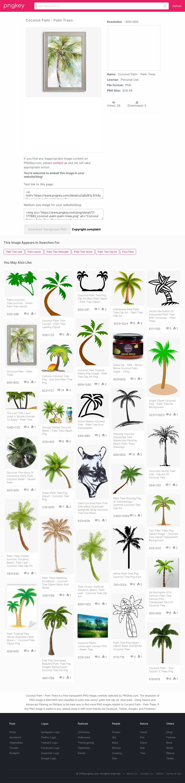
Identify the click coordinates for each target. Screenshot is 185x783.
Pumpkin (14, 753)
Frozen (116, 732)
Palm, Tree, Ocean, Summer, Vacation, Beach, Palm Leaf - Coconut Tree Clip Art (20, 560)
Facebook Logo (50, 747)
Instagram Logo (50, 732)
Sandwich (15, 737)
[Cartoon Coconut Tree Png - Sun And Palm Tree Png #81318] (56, 358)
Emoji (169, 732)
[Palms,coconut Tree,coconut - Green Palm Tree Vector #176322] (21, 283)
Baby (115, 742)
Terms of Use (173, 773)
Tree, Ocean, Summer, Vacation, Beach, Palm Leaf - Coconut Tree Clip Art (92, 591)
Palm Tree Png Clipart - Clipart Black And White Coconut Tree (127, 646)
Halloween (84, 737)
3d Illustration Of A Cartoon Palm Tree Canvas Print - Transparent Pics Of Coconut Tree (161, 599)
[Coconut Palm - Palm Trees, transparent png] (64, 62)
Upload (176, 6)
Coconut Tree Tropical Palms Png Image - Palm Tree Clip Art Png (92, 373)
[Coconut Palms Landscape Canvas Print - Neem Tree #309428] (92, 626)
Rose (169, 742)
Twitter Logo (48, 737)
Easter (81, 753)
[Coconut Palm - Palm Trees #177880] (21, 345)
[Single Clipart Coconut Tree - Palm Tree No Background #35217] (163, 367)
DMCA (159, 773)
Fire (142, 737)
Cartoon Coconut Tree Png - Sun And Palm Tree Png (57, 379)
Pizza (12, 732)
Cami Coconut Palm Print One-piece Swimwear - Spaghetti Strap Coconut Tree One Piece (93, 508)
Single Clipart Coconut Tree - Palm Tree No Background (162, 404)
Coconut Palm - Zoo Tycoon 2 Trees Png (161, 669)
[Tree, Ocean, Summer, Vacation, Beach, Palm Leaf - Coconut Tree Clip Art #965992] (92, 556)
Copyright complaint (86, 229)
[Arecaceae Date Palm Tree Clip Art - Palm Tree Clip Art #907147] (128, 288)
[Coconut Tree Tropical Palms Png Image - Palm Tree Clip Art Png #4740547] (92, 342)
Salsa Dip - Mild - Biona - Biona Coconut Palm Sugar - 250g (128, 368)
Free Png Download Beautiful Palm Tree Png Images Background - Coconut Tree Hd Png (56, 665)
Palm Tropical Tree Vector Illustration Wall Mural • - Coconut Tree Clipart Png (21, 638)
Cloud (143, 732)
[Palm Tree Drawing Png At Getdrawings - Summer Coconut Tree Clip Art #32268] (128, 479)
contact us (60, 163)
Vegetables (16, 742)
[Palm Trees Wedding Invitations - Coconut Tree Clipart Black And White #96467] (56, 545)
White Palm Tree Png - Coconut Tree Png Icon (127, 575)
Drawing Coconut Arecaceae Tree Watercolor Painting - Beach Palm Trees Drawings (126, 440)
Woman (116, 747)
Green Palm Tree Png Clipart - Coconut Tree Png (55, 496)
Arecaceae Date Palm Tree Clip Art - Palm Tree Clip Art (128, 312)
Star (142, 747)
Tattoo (170, 758)
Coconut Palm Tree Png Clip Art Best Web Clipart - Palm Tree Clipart (92, 298)
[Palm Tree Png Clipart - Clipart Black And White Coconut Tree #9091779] (128, 616)
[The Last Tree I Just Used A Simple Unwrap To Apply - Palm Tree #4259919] (21, 400)
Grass (143, 742)
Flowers (171, 737)
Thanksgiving (86, 742)
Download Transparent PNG (47, 229)
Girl (114, 737)
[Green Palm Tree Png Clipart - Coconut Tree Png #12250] (56, 470)
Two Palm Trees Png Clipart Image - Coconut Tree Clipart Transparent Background (163, 535)
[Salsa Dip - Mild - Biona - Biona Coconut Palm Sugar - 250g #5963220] (128, 347)
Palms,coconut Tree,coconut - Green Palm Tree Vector (20, 303)
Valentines (84, 747)
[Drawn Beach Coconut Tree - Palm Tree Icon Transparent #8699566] (92, 405)
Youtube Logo (49, 742)
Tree (142, 753)
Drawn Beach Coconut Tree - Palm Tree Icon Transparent (91, 424)
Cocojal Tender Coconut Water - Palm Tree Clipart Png (57, 430)
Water (169, 747)
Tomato (13, 747)
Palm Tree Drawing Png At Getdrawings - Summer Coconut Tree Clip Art (127, 503)
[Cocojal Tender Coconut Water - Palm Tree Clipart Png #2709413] (56, 411)
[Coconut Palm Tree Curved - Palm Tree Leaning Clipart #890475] (56, 293)
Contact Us (146, 773)
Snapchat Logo (50, 753)
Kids (114, 758)
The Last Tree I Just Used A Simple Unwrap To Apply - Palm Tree (21, 416)
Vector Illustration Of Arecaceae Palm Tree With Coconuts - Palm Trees (162, 316)
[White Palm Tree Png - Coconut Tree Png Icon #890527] (128, 547)
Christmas (84, 732)
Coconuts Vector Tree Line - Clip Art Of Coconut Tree (162, 474)
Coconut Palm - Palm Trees (19, 373)
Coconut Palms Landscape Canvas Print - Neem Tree (92, 646)
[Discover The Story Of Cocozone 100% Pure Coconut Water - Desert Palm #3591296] (21, 452)
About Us (132, 773)
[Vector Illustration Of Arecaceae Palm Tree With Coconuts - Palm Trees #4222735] (163, 289)
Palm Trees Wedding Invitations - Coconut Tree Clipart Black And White (55, 582)
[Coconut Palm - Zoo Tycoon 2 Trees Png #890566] (163, 643)
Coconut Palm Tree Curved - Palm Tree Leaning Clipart (53, 324)
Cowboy (117, 753)
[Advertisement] (81, 124)
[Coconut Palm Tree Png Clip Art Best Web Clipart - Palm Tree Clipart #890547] (92, 281)
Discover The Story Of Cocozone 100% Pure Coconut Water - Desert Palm (21, 477)
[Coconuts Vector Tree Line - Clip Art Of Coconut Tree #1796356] (163, 446)
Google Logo (48, 758)
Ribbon (170, 753)
